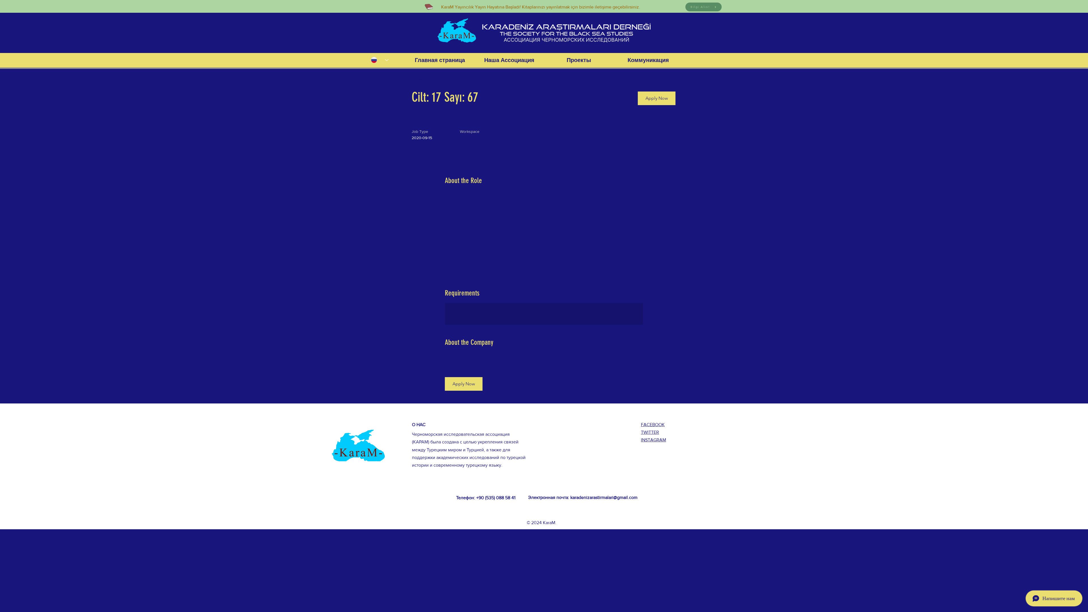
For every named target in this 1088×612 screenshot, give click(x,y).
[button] (656, 98)
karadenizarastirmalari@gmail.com (604, 497)
